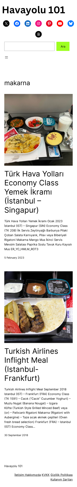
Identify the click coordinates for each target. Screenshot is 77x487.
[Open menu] (6, 57)
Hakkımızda (32, 475)
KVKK (46, 475)
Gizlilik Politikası (61, 475)
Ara (63, 46)
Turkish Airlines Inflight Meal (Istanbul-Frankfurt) (31, 365)
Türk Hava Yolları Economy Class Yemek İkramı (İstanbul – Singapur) (34, 191)
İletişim (19, 475)
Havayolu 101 (13, 466)
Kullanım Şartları (61, 479)
